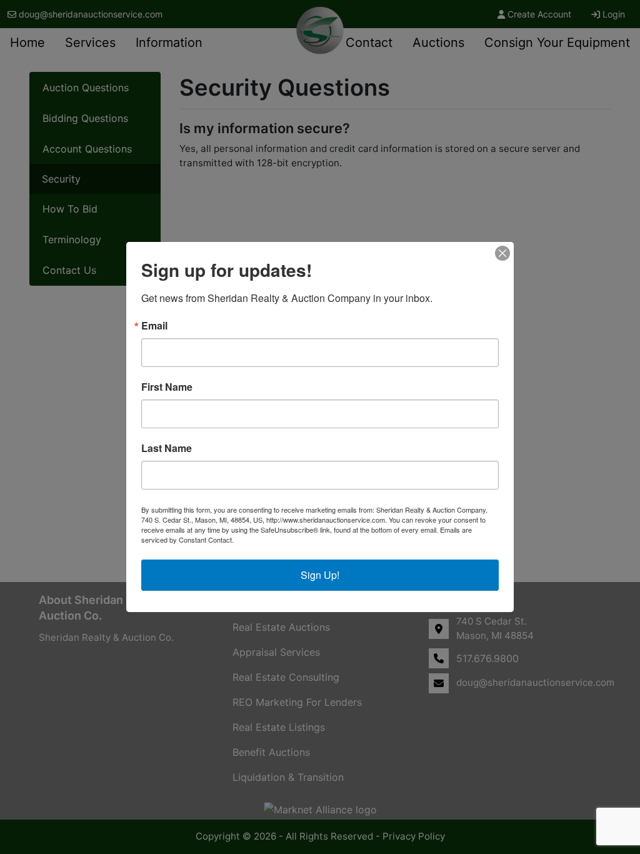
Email (154, 326)
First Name (166, 387)
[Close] (502, 253)
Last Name (166, 448)
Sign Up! (320, 575)
